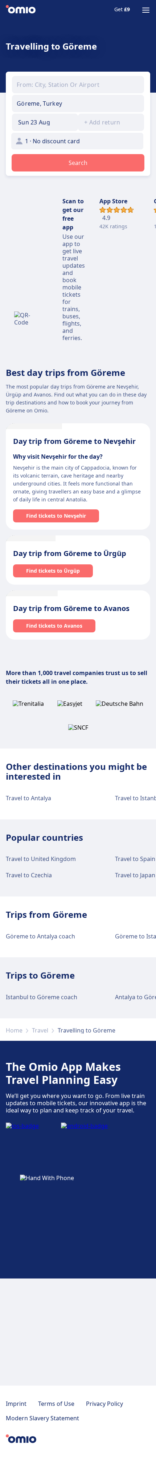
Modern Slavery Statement (42, 1418)
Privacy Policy (104, 1404)
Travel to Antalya (28, 798)
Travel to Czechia (29, 875)
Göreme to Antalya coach (40, 936)
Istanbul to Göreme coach (41, 997)
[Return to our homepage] (21, 10)
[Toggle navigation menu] (145, 10)
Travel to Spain (135, 859)
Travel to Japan (135, 875)
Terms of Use (56, 1404)
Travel (40, 1030)
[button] (45, 122)
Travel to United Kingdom (41, 859)
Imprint (16, 1404)
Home (14, 1030)
